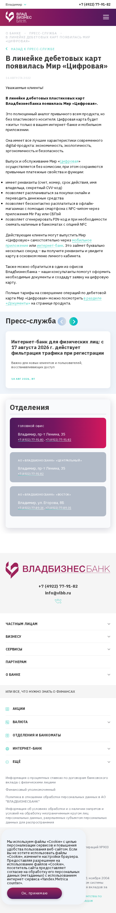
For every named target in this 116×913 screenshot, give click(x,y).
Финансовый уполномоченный (30, 789)
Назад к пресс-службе (33, 49)
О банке (13, 33)
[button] (62, 321)
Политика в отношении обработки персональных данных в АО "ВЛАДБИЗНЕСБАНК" (56, 799)
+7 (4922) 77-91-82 (94, 4)
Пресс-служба (43, 33)
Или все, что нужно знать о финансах (40, 691)
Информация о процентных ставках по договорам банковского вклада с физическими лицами (57, 780)
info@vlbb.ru (58, 593)
